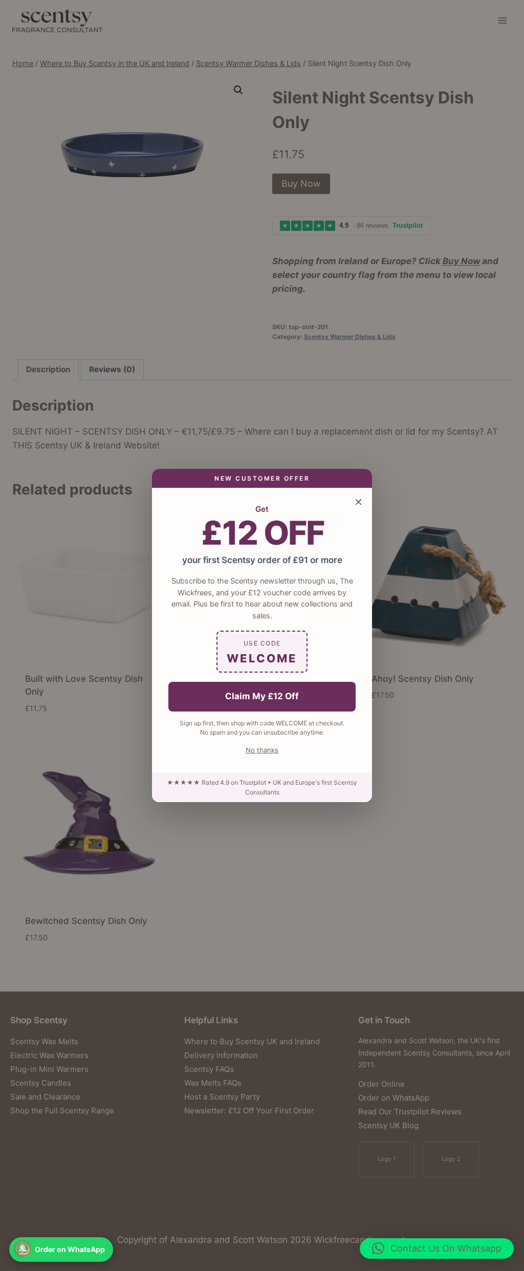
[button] (437, 1248)
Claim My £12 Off (262, 696)
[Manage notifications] (22, 1248)
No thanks (262, 750)
